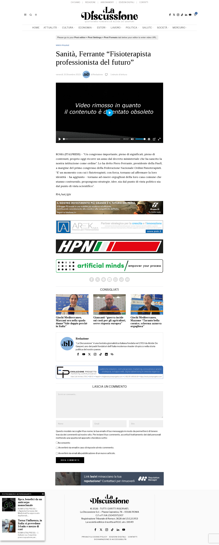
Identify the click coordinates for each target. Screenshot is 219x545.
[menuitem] (75, 2)
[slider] (91, 139)
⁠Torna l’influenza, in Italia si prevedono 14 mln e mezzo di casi (30, 525)
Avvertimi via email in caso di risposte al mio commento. (86, 447)
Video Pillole (62, 45)
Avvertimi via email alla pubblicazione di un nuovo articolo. (86, 453)
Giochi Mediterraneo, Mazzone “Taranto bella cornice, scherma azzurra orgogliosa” (146, 322)
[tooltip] (170, 15)
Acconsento (64, 443)
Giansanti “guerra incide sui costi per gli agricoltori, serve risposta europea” (109, 320)
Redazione (98, 74)
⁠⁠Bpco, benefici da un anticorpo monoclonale (30, 502)
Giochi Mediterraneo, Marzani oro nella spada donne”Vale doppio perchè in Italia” (71, 322)
